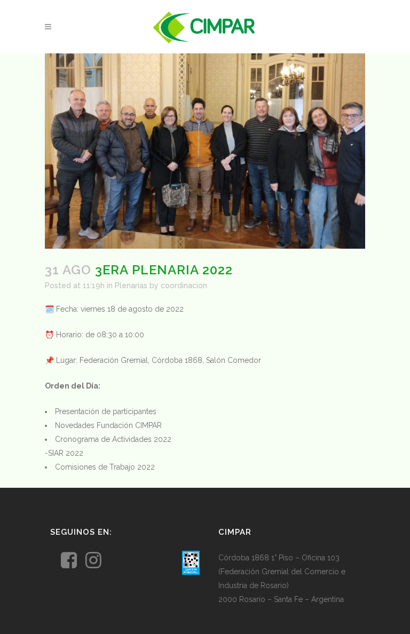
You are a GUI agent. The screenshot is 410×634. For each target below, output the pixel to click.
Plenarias (131, 285)
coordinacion (184, 285)
